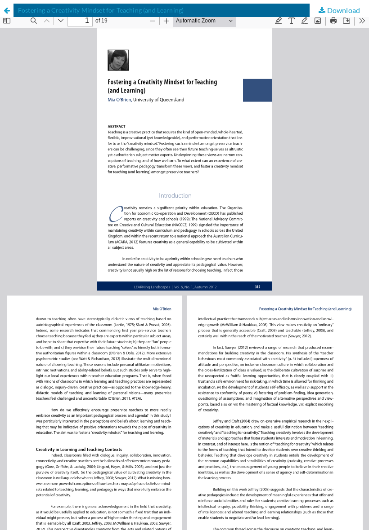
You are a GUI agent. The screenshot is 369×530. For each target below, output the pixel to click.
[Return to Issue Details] (7, 10)
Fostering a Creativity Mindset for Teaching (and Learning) (101, 10)
